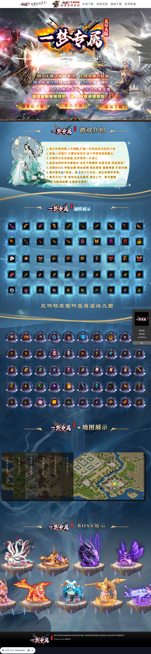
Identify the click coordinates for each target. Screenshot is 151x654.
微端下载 (116, 4)
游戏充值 (102, 4)
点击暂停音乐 (142, 337)
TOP (141, 343)
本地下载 (88, 4)
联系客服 (130, 4)
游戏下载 (142, 334)
